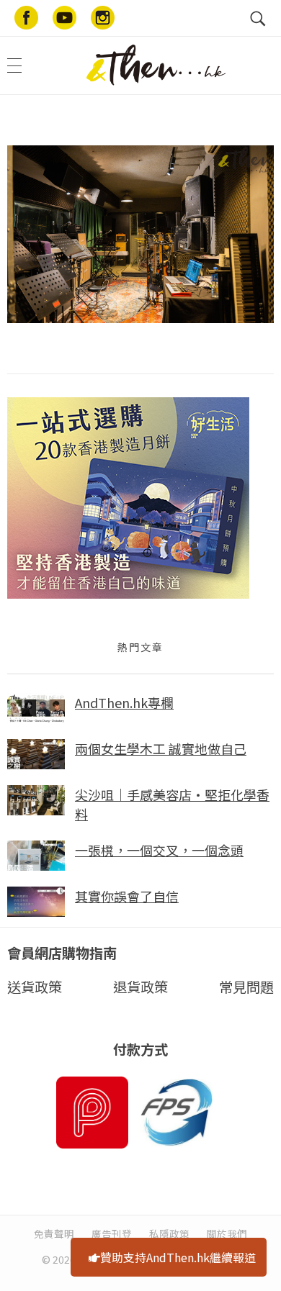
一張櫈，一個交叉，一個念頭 (159, 850)
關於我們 (227, 1233)
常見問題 (246, 987)
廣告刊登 (112, 1233)
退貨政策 (140, 987)
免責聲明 (54, 1233)
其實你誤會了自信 (127, 896)
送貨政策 (34, 987)
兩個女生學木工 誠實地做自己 (160, 748)
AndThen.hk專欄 (124, 702)
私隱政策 (169, 1233)
